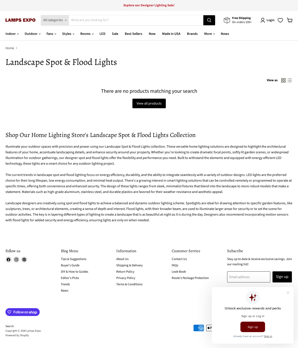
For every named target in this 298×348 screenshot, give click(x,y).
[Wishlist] (280, 20)
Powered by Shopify (17, 335)
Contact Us (179, 259)
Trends (65, 284)
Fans (50, 33)
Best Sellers (133, 33)
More (208, 33)
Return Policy (125, 271)
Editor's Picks (70, 278)
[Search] (209, 20)
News (225, 33)
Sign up (282, 276)
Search (9, 326)
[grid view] (283, 80)
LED (102, 33)
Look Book (179, 271)
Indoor (10, 33)
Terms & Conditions (129, 284)
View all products (149, 103)
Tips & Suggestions (73, 259)
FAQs (175, 265)
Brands (192, 33)
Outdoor (31, 33)
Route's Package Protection (190, 278)
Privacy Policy (125, 278)
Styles (67, 33)
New (152, 33)
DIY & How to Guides (74, 271)
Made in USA (171, 33)
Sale (115, 33)
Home (9, 48)
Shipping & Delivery (129, 265)
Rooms (85, 33)
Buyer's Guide (70, 265)
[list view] (289, 80)
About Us (122, 259)
